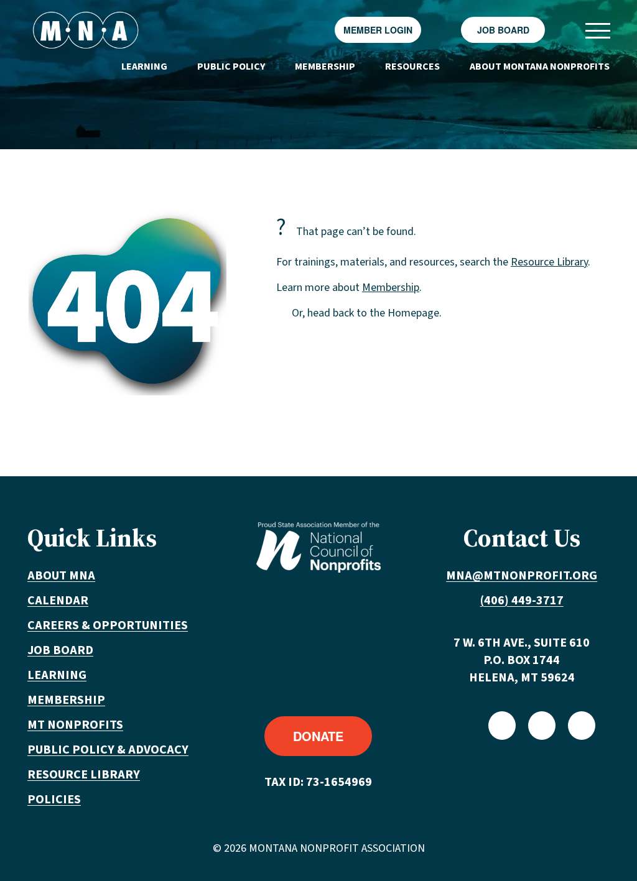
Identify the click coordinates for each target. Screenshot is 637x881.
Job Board (503, 30)
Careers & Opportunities (107, 625)
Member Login (377, 30)
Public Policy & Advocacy (107, 750)
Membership (325, 66)
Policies (54, 799)
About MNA (61, 575)
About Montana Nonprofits (540, 66)
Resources (412, 66)
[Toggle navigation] (597, 30)
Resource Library (549, 262)
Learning (144, 66)
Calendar (57, 600)
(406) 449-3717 (522, 600)
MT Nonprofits (75, 725)
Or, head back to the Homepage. (367, 313)
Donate (318, 736)
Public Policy (231, 66)
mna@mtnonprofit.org (521, 575)
